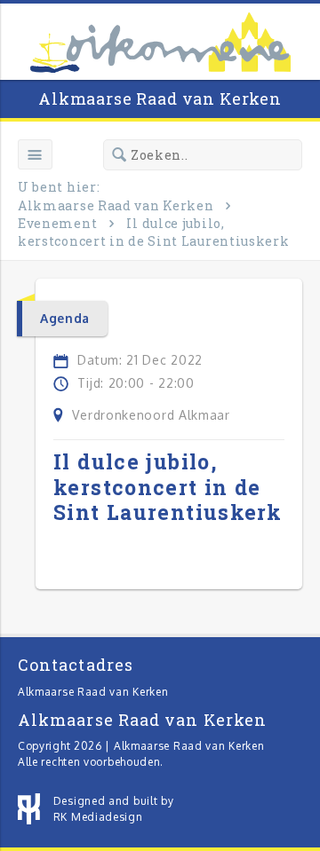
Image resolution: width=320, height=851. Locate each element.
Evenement (57, 223)
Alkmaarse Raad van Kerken (160, 98)
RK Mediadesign (98, 816)
